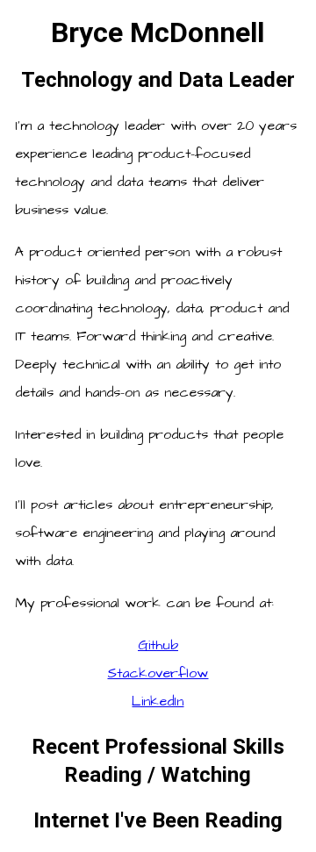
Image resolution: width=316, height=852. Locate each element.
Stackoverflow (157, 673)
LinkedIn (157, 701)
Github (158, 645)
